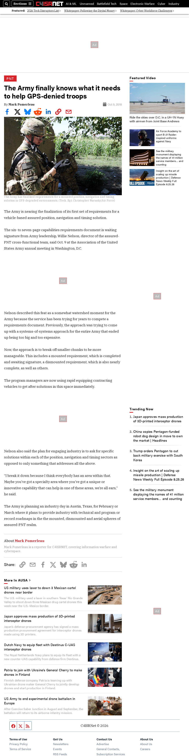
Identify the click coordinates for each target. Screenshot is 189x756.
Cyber (161, 3)
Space (124, 3)
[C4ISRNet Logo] (49, 3)
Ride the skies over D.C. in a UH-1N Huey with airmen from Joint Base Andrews (157, 119)
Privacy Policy (18, 744)
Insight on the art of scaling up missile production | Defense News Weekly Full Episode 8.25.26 (168, 177)
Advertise (103, 744)
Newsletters (60, 744)
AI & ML (71, 3)
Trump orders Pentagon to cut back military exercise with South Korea (158, 455)
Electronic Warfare (142, 3)
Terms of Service (20, 749)
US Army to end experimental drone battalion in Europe (39, 700)
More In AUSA (16, 580)
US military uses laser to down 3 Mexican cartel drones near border (40, 589)
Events (57, 749)
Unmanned (87, 3)
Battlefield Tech (106, 3)
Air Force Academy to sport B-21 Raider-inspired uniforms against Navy (168, 136)
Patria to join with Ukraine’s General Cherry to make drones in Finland (43, 672)
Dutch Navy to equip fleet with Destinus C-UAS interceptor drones (39, 646)
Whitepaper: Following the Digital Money (89, 10)
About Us (146, 744)
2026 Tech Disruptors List (43, 10)
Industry (174, 3)
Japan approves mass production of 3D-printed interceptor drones (39, 618)
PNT (10, 78)
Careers (145, 749)
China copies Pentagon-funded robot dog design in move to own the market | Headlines (158, 436)
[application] (157, 98)
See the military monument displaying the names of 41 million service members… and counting (169, 157)
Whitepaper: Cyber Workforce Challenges (146, 10)
